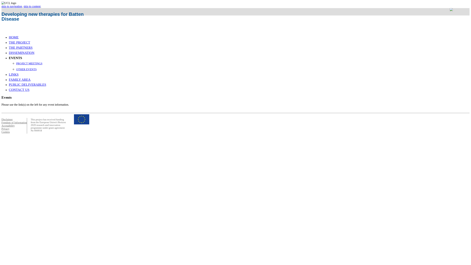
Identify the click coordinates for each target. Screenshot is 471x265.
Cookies (5, 131)
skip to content (32, 6)
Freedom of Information (14, 122)
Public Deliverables (27, 84)
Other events (26, 69)
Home (14, 37)
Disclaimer (7, 119)
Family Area (20, 80)
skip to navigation (11, 6)
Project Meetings (29, 63)
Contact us (19, 90)
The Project (19, 42)
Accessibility (8, 125)
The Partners (21, 48)
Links (14, 74)
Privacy (5, 128)
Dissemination (21, 53)
